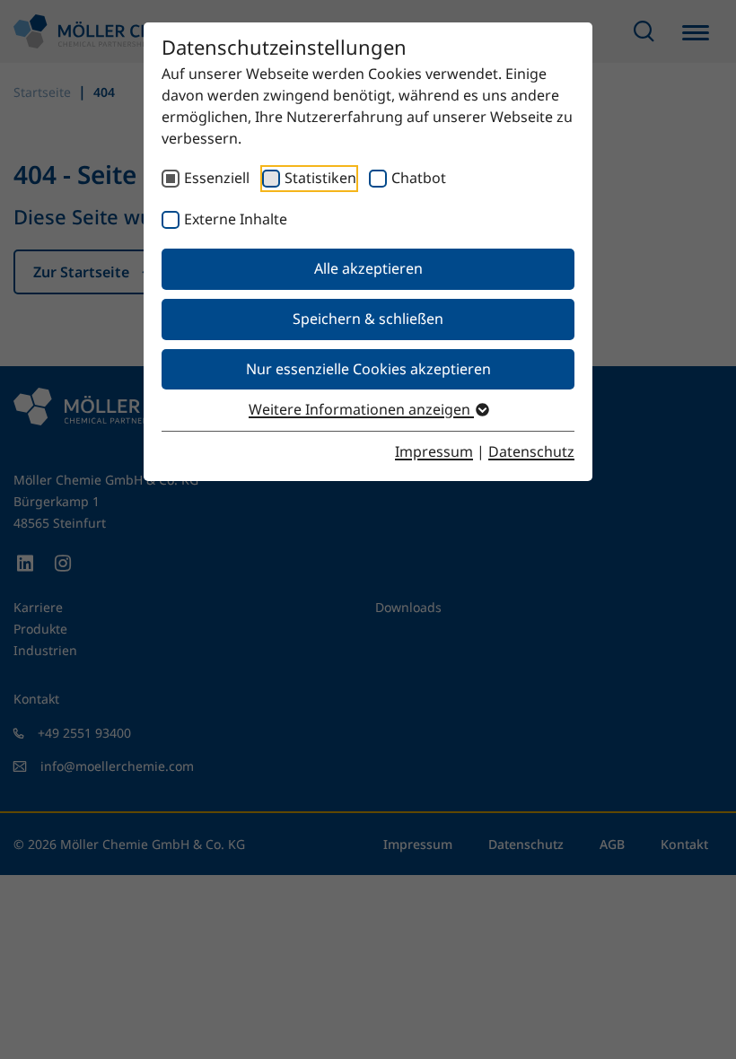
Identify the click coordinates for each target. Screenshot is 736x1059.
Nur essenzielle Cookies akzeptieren (368, 369)
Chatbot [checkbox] (418, 178)
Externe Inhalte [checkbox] (235, 219)
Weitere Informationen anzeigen (361, 409)
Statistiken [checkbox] (320, 178)
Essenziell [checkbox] (217, 178)
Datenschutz (531, 451)
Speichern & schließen (368, 318)
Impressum (434, 451)
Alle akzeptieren (368, 268)
